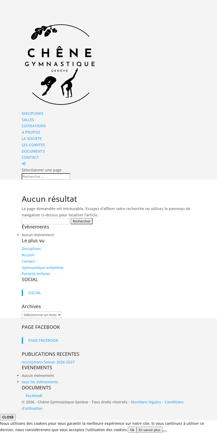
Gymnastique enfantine (43, 267)
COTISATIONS (34, 125)
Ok (132, 429)
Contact (28, 261)
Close (7, 417)
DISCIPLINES (32, 113)
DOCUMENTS (33, 151)
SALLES (28, 119)
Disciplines (31, 248)
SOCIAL (30, 279)
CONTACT (30, 157)
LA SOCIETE (32, 138)
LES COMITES (33, 144)
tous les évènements (40, 381)
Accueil (28, 254)
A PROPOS (31, 132)
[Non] (164, 431)
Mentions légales (146, 401)
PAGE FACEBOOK (41, 327)
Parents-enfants (36, 273)
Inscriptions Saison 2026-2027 (48, 361)
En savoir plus (149, 429)
